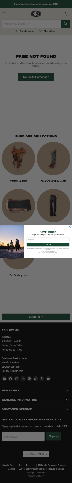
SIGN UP (48, 244)
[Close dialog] (70, 226)
